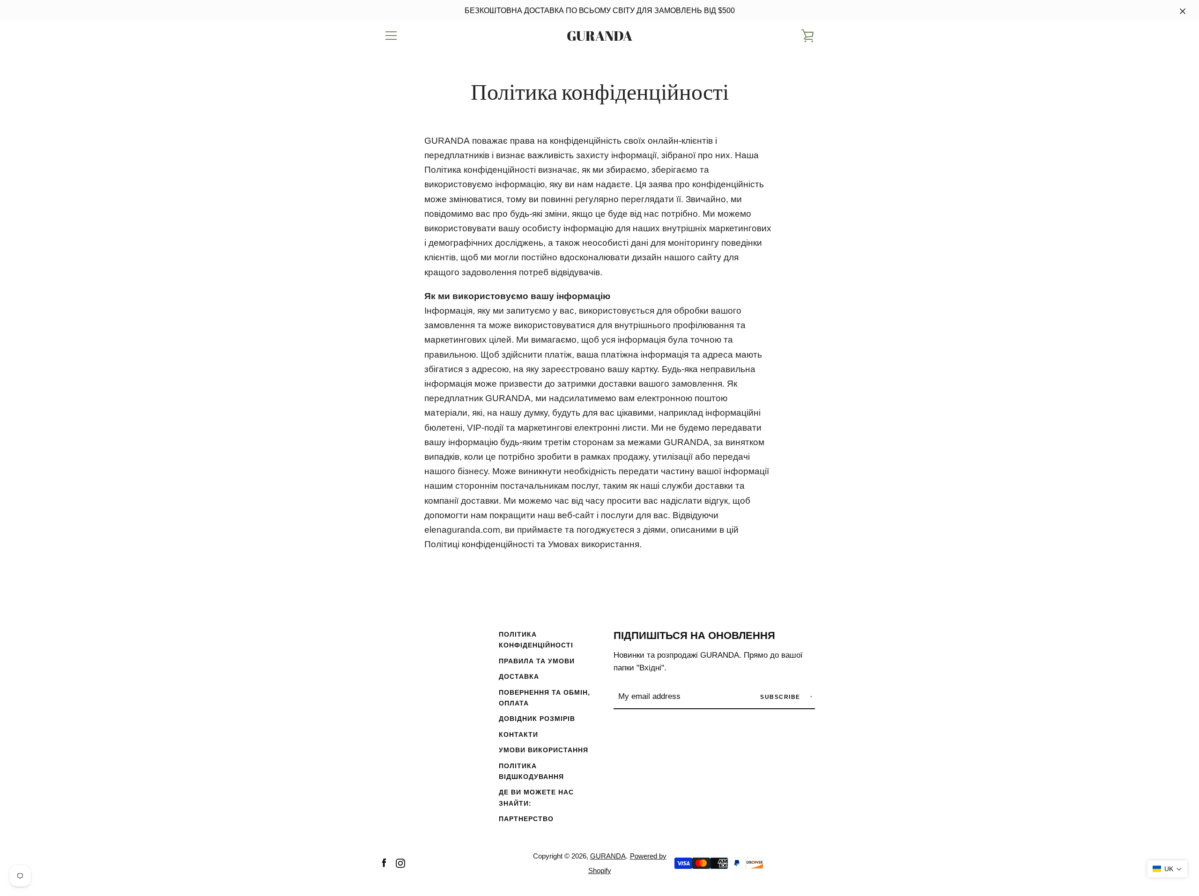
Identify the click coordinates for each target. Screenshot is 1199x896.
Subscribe (781, 697)
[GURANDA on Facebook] (384, 862)
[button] (1167, 869)
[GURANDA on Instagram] (400, 862)
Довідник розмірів (537, 718)
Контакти (518, 734)
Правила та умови (537, 661)
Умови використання (543, 750)
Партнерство (526, 819)
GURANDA (599, 36)
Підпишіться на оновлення (694, 635)
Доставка (519, 676)
